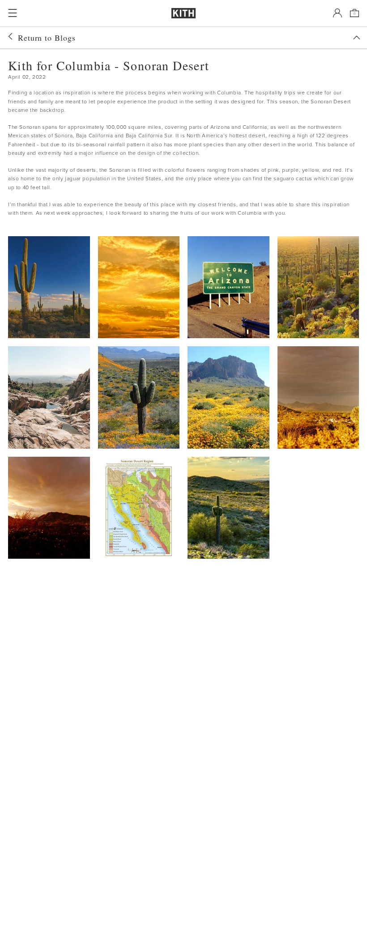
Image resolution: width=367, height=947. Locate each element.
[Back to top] (356, 37)
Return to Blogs (47, 37)
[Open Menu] (12, 12)
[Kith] (183, 13)
